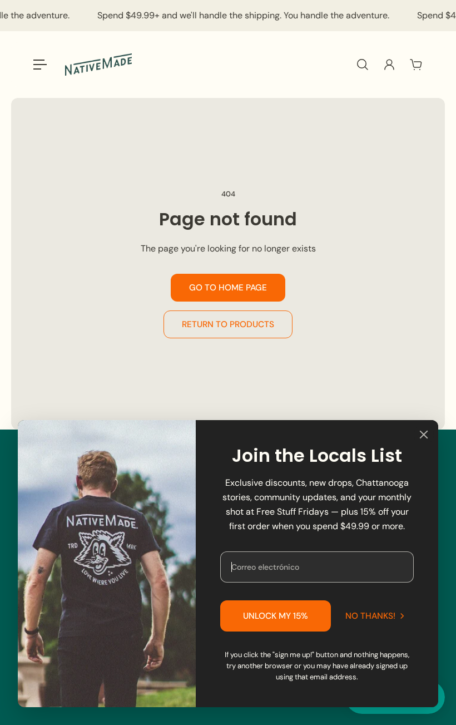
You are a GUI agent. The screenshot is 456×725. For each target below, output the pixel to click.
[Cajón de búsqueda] (362, 64)
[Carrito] (416, 64)
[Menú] (40, 64)
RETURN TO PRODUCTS (228, 324)
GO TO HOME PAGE (228, 287)
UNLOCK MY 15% (275, 616)
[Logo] (98, 64)
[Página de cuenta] (389, 64)
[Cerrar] (424, 435)
